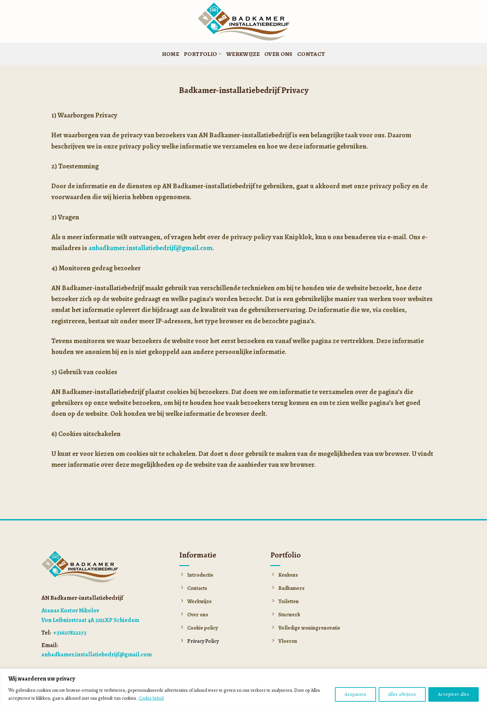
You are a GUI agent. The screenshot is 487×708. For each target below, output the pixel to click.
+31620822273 (69, 633)
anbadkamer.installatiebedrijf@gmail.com (150, 247)
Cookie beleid (151, 698)
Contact (311, 54)
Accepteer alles (453, 694)
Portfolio (200, 54)
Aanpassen (355, 694)
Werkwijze (243, 54)
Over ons (278, 54)
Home (170, 54)
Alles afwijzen (402, 694)
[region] (243, 688)
